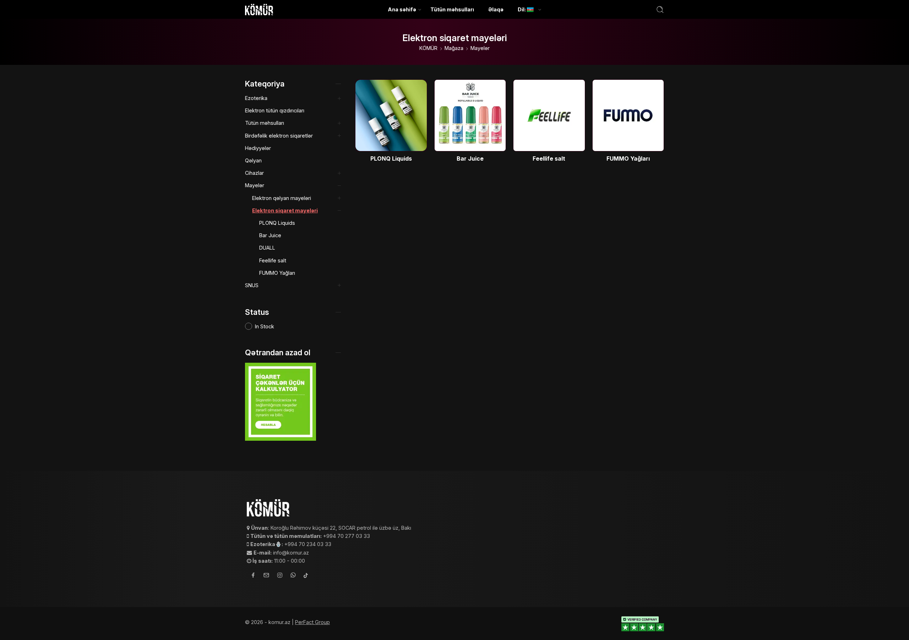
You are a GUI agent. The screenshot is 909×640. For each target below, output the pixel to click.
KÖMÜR (428, 48)
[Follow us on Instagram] (280, 576)
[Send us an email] (266, 576)
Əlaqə (496, 9)
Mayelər (480, 48)
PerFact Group (312, 622)
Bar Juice (270, 235)
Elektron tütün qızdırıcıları (274, 110)
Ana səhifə (402, 9)
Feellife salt (272, 260)
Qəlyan (253, 160)
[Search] (660, 9)
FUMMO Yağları (277, 273)
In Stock (264, 326)
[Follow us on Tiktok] (305, 576)
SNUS (251, 285)
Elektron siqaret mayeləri (285, 210)
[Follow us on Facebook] (253, 576)
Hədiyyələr (258, 148)
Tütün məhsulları (452, 9)
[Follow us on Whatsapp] (293, 576)
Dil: (522, 9)
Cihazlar (254, 173)
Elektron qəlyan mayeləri (281, 198)
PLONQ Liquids (277, 223)
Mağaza (454, 48)
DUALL (267, 248)
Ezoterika (256, 98)
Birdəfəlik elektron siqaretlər (279, 136)
